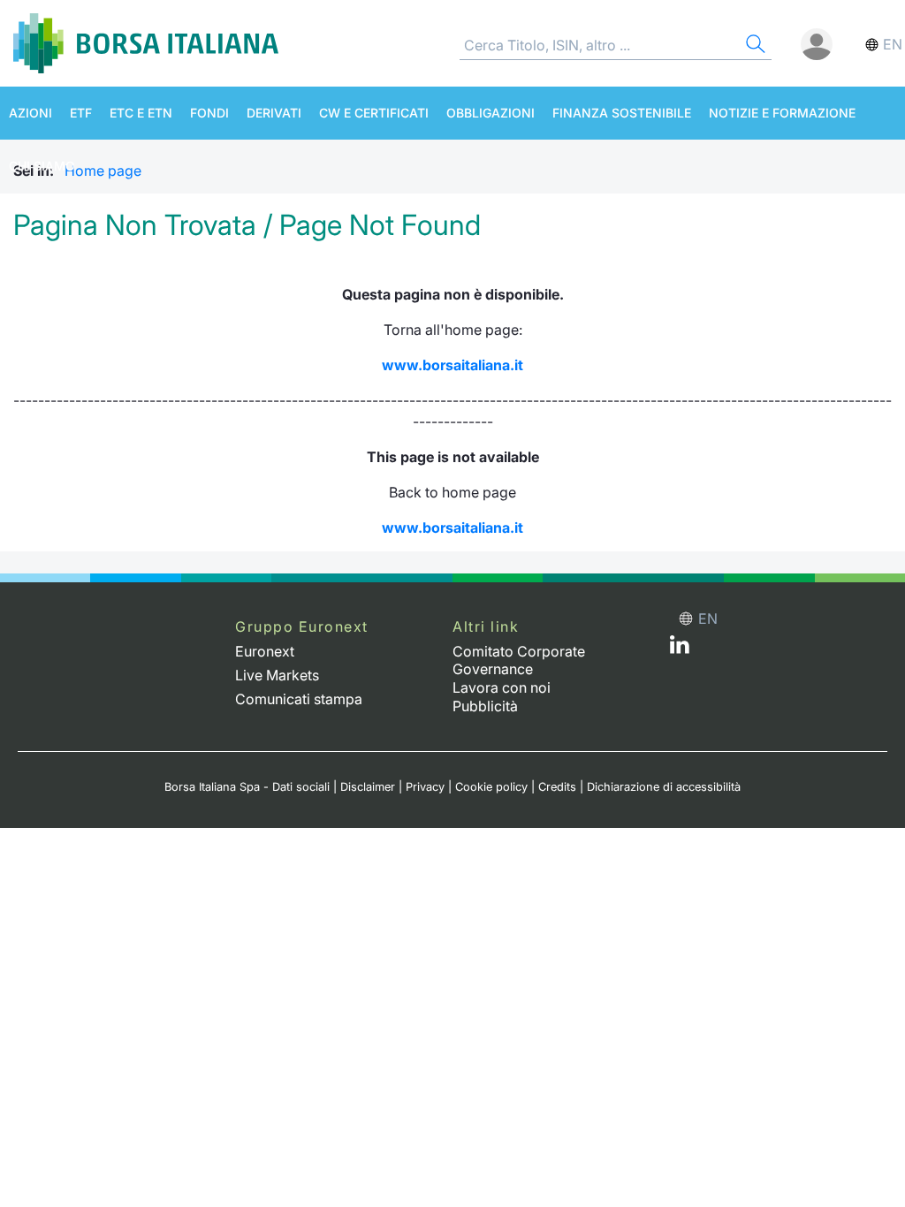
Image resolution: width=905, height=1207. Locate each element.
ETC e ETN (141, 112)
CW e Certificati (374, 112)
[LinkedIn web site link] (679, 648)
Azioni (30, 112)
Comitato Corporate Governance (518, 660)
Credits (557, 786)
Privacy (425, 786)
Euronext (264, 651)
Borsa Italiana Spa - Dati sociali (247, 786)
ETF (81, 112)
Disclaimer (367, 786)
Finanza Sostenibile (621, 112)
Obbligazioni (490, 112)
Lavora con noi (501, 687)
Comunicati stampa (298, 699)
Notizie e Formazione (782, 112)
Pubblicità (485, 706)
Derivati (274, 112)
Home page (103, 170)
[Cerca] (754, 46)
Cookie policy (491, 786)
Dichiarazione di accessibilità (664, 786)
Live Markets (277, 675)
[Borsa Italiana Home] (145, 43)
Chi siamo (42, 165)
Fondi (209, 112)
